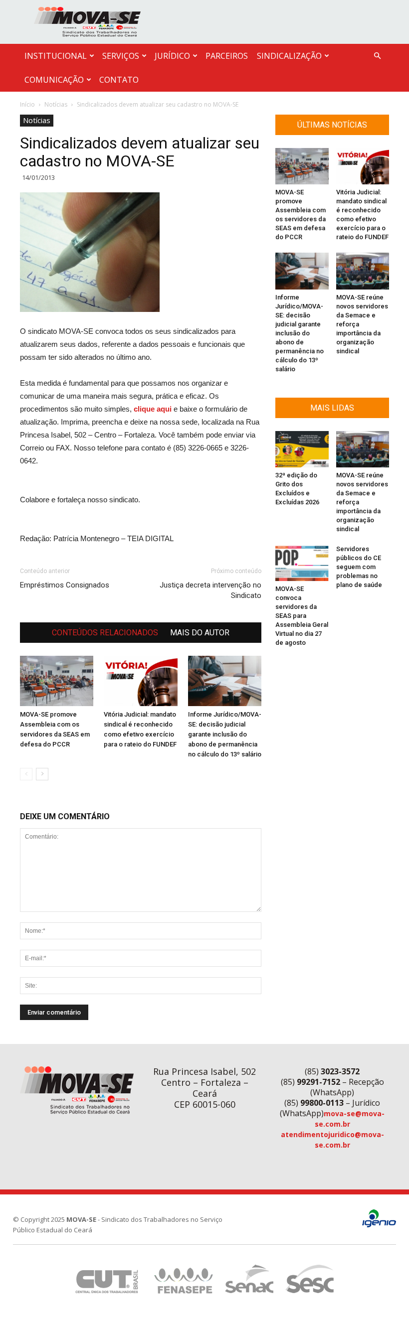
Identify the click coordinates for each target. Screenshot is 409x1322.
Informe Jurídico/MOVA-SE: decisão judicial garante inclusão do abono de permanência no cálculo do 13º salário (224, 734)
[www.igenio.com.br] (379, 1225)
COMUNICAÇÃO (54, 79)
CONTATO (119, 79)
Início (27, 104)
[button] (377, 56)
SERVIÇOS (120, 55)
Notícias (55, 104)
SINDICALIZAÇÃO (289, 55)
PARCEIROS (226, 55)
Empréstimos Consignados (64, 585)
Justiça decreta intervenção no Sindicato (210, 590)
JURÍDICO (172, 55)
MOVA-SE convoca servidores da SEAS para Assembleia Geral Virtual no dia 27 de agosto (301, 615)
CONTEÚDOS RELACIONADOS (105, 632)
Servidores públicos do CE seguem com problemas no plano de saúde (359, 566)
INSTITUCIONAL (55, 55)
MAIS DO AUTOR (199, 632)
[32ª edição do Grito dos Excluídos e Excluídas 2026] (302, 449)
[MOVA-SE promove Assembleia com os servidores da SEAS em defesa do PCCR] (56, 681)
